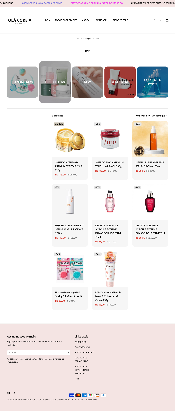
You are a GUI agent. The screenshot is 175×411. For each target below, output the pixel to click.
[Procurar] (154, 20)
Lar (77, 38)
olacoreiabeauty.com (25, 399)
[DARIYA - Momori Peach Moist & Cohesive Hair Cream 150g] (110, 269)
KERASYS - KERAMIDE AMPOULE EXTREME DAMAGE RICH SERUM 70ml (150, 229)
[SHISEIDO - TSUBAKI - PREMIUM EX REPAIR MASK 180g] (70, 139)
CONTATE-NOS (82, 347)
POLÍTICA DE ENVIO (84, 352)
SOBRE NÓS (80, 342)
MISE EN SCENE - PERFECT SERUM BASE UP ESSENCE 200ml (69, 229)
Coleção (87, 38)
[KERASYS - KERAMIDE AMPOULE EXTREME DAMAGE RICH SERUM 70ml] (150, 202)
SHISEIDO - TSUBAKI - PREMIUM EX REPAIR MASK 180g (69, 166)
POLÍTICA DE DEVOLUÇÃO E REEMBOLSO (82, 370)
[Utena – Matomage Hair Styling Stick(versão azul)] (70, 269)
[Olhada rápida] (84, 126)
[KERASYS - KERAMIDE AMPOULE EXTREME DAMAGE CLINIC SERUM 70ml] (110, 202)
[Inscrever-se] (68, 353)
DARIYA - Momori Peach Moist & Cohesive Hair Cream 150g (108, 296)
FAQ (77, 378)
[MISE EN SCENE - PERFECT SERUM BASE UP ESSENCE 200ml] (70, 202)
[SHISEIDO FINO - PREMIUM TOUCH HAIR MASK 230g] (110, 139)
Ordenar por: (143, 115)
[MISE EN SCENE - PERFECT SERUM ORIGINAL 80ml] (150, 139)
